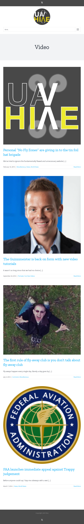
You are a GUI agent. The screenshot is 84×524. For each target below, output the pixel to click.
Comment (15, 377)
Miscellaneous (21, 167)
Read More (77, 167)
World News (35, 167)
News (28, 167)
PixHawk (21, 276)
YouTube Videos (29, 276)
